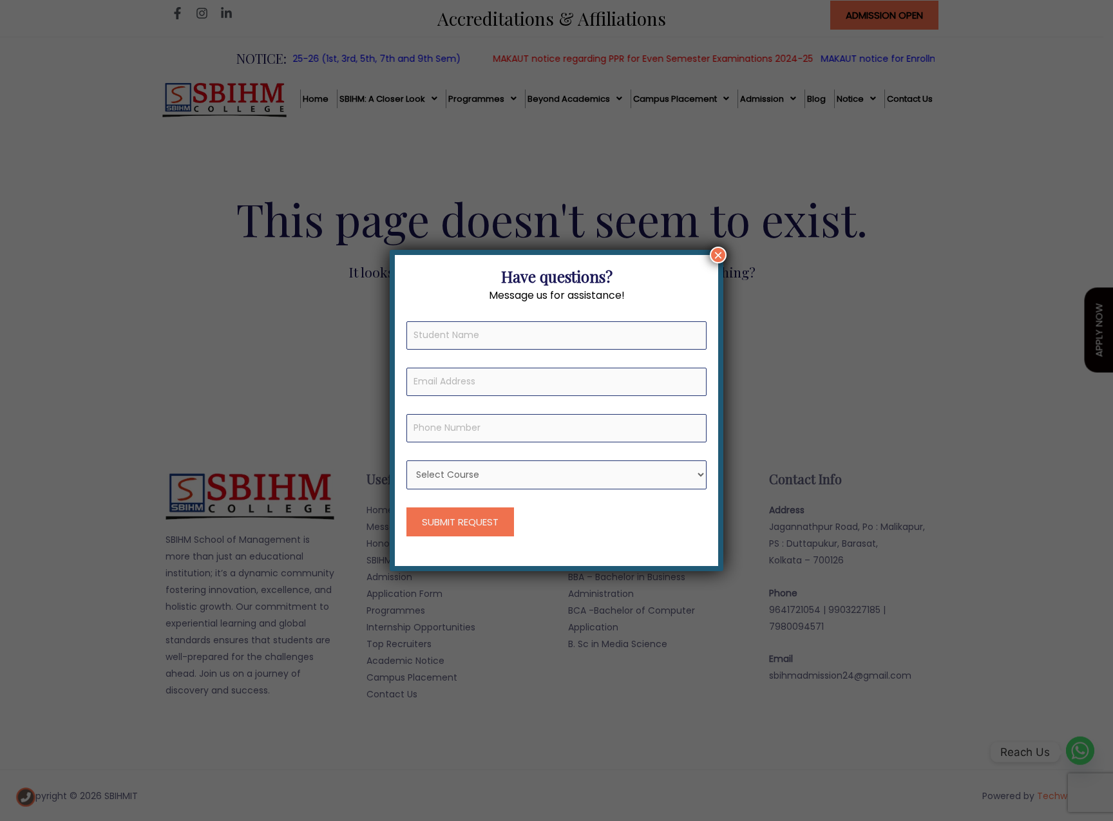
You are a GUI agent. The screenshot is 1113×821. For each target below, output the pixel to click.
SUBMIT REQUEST (460, 522)
